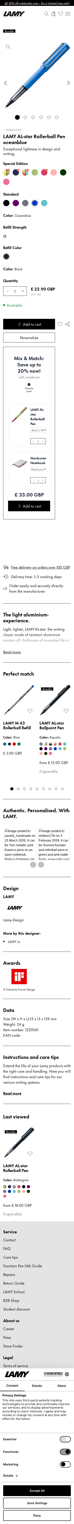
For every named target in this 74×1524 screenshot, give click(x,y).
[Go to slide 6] (56, 117)
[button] (20, 844)
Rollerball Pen (14, 129)
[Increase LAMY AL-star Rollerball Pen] (23, 291)
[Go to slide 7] (49, 788)
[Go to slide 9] (62, 788)
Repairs (9, 1274)
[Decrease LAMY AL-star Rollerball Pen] (7, 291)
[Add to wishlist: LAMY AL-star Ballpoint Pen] (66, 711)
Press (7, 1337)
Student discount (16, 1309)
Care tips (10, 1257)
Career (8, 1328)
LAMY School (14, 1291)
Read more (12, 1093)
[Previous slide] (5, 83)
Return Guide (13, 1283)
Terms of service (15, 1365)
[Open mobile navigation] (68, 14)
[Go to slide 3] (33, 117)
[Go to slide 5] (49, 117)
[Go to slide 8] (56, 788)
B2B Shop (11, 1300)
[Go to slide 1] (17, 117)
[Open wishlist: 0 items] (60, 14)
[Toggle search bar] (46, 14)
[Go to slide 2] (25, 117)
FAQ (6, 1248)
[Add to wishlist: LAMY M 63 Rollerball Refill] (30, 711)
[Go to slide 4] (41, 117)
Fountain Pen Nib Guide (22, 1265)
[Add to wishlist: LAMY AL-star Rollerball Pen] (60, 324)
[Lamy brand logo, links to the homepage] (14, 13)
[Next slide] (68, 83)
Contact (9, 1240)
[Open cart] (53, 14)
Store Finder (13, 1346)
